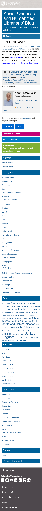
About (4, 455)
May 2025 (6, 353)
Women (21, 340)
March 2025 (6, 361)
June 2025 (6, 349)
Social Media (7, 281)
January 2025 (7, 368)
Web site (4, 341)
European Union (23, 77)
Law (3, 239)
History (4, 227)
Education (6, 204)
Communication (18, 303)
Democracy (8, 306)
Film (3, 220)
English (5, 208)
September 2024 (8, 384)
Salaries (14, 331)
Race (9, 331)
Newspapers (7, 262)
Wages (36, 337)
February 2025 (7, 365)
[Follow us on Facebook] (3, 479)
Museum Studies (8, 258)
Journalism (7, 80)
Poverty (36, 327)
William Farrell (7, 167)
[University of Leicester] (10, 4)
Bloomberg (6, 394)
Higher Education (30, 315)
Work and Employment (11, 292)
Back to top (9, 470)
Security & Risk (8, 440)
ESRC (4, 212)
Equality (37, 309)
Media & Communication (11, 433)
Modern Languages (9, 254)
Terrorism (18, 83)
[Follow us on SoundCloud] (29, 479)
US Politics (6, 268)
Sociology (6, 285)
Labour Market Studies (11, 421)
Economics (6, 197)
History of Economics (10, 199)
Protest (4, 331)
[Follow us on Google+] (25, 479)
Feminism (20, 312)
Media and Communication (21, 72)
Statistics (16, 334)
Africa (3, 303)
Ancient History (8, 177)
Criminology (6, 185)
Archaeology (7, 181)
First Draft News (13, 42)
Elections (30, 309)
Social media (8, 83)
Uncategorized (7, 288)
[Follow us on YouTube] (12, 479)
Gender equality (12, 315)
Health (20, 315)
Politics (5, 265)
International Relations (11, 235)
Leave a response (30, 83)
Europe (5, 216)
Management (7, 243)
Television (22, 334)
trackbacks (27, 118)
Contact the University (11, 497)
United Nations (21, 337)
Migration (7, 328)
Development (21, 306)
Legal (4, 502)
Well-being (11, 341)
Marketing (6, 246)
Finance (5, 223)
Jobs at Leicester (10, 140)
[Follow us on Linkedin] (21, 479)
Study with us (8, 145)
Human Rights (11, 318)
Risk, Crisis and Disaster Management (17, 273)
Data (3, 189)
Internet (6, 321)
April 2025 (6, 357)
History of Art (7, 231)
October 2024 (7, 380)
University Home (8, 487)
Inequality (20, 318)
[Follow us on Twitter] (7, 479)
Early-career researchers (11, 193)
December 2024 (8, 372)
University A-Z (7, 492)
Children (8, 303)
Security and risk (8, 277)
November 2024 (8, 376)
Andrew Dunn (15, 46)
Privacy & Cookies (9, 507)
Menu (9, 36)
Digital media (34, 306)
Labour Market (32, 321)
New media (16, 327)
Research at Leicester (12, 134)
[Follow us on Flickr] (16, 479)
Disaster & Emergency (10, 402)
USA (30, 337)
